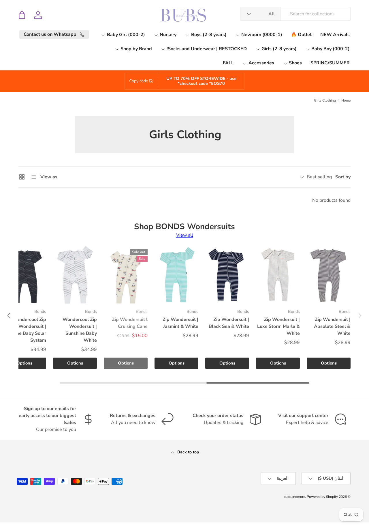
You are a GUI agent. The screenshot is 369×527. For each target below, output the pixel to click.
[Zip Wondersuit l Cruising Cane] (126, 275)
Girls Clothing (325, 100)
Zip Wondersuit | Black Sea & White (229, 323)
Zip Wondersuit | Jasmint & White (180, 323)
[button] (22, 15)
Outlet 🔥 (301, 34)
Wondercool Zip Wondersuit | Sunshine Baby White (80, 329)
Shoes (295, 63)
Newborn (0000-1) (261, 34)
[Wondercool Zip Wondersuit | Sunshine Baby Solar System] (24, 275)
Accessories (261, 63)
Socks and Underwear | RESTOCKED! (207, 49)
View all (184, 235)
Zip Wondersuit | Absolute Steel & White (332, 326)
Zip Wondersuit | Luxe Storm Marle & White (278, 326)
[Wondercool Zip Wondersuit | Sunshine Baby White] (75, 275)
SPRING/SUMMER (330, 63)
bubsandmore (294, 496)
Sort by (343, 177)
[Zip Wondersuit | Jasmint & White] (176, 275)
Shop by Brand (136, 49)
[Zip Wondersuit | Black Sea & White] (227, 275)
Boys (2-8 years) (209, 34)
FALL (228, 63)
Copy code (138, 81)
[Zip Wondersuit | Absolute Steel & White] (329, 275)
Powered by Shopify (322, 496)
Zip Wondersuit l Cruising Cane (130, 323)
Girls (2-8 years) (279, 49)
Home (346, 100)
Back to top (187, 452)
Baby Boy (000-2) (330, 49)
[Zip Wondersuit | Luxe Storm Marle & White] (278, 275)
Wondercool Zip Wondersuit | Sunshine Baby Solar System (24, 329)
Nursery (168, 34)
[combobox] (295, 13)
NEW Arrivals (335, 34)
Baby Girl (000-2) (126, 34)
